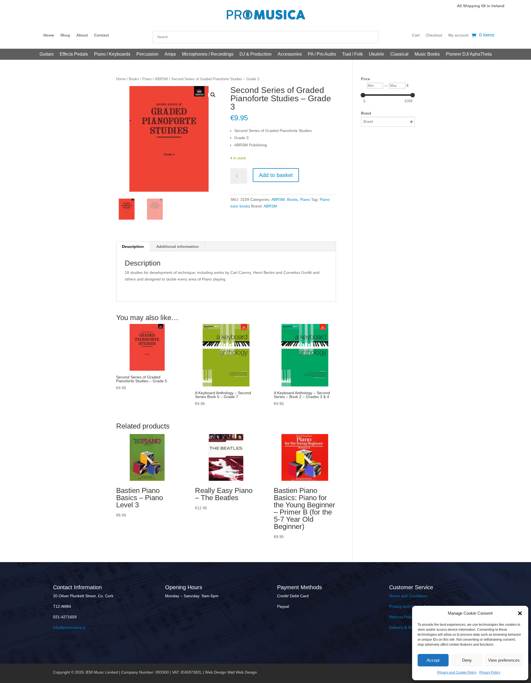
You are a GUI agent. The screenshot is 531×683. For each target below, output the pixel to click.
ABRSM (161, 79)
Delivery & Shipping (406, 627)
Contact (101, 35)
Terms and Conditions (408, 596)
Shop (65, 35)
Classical (399, 54)
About (82, 35)
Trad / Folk (352, 54)
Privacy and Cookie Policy (457, 672)
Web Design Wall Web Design (231, 672)
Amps (170, 54)
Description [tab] (133, 246)
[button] (520, 613)
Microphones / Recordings (207, 54)
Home (48, 35)
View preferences (504, 660)
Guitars (47, 54)
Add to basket (276, 175)
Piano (147, 79)
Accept (433, 660)
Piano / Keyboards (112, 54)
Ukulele (376, 54)
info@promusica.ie (69, 627)
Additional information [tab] (177, 246)
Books (134, 79)
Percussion (147, 54)
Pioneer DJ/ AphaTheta (469, 54)
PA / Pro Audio (322, 54)
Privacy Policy (489, 672)
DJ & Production (256, 54)
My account (458, 35)
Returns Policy (401, 617)
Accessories (290, 54)
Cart (416, 35)
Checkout (434, 35)
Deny (467, 660)
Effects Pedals (74, 54)
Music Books (427, 54)
